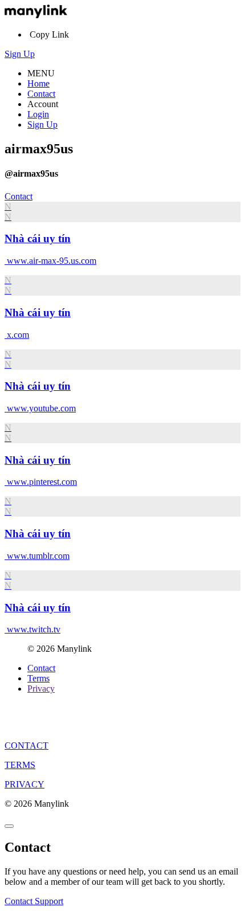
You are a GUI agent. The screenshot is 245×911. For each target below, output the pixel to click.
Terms (38, 678)
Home (38, 83)
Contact (41, 94)
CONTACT (26, 745)
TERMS (20, 765)
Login (38, 114)
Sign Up (20, 54)
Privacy (41, 688)
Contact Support (34, 901)
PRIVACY (24, 784)
